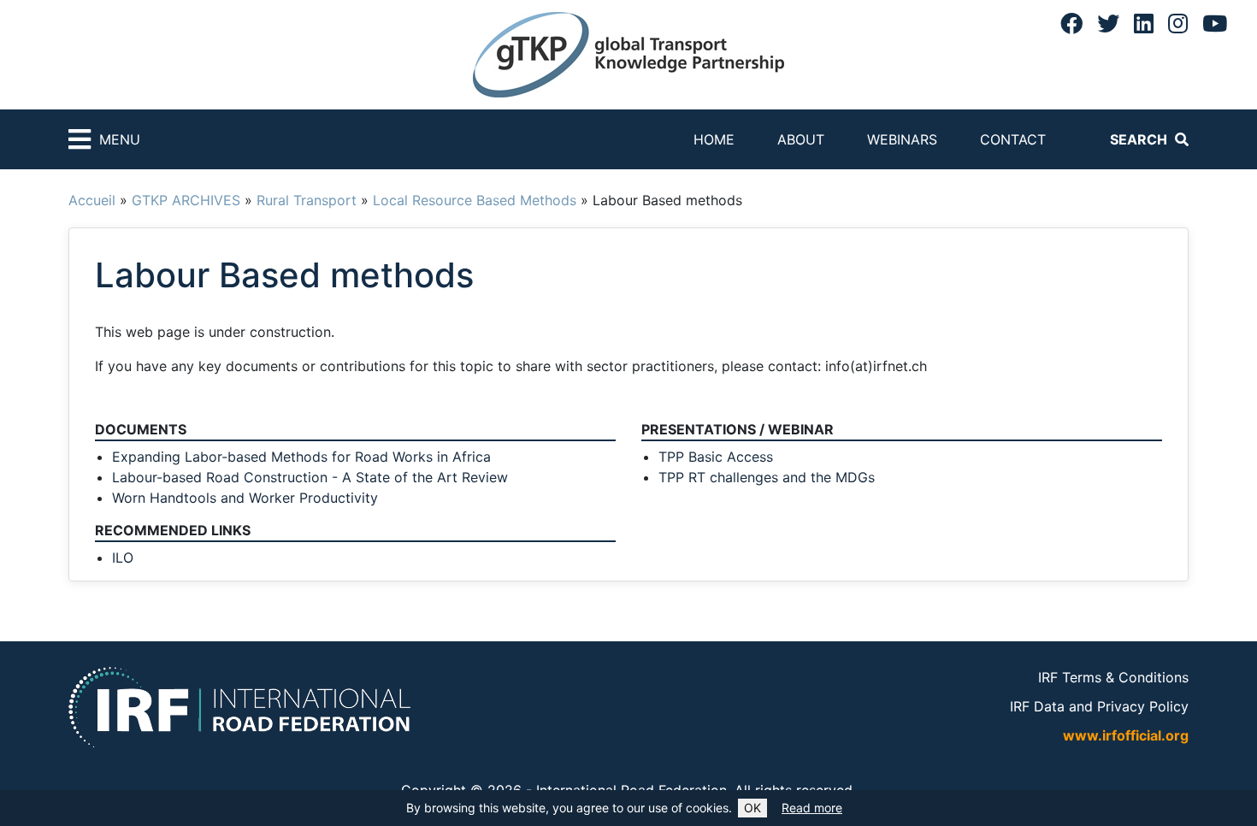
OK (752, 807)
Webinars (902, 139)
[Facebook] (1071, 23)
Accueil (91, 200)
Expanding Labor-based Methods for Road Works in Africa (301, 456)
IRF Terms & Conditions (1113, 677)
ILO (122, 557)
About (800, 139)
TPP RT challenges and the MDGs (766, 477)
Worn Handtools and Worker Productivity (245, 497)
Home (714, 139)
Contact (1013, 139)
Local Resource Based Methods (474, 200)
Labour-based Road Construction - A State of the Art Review (310, 477)
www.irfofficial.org (1126, 735)
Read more (812, 807)
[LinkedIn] (1144, 23)
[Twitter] (1108, 23)
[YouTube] (1214, 23)
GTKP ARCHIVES (186, 200)
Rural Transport (307, 200)
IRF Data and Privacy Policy (1099, 706)
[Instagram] (1178, 23)
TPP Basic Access (715, 456)
